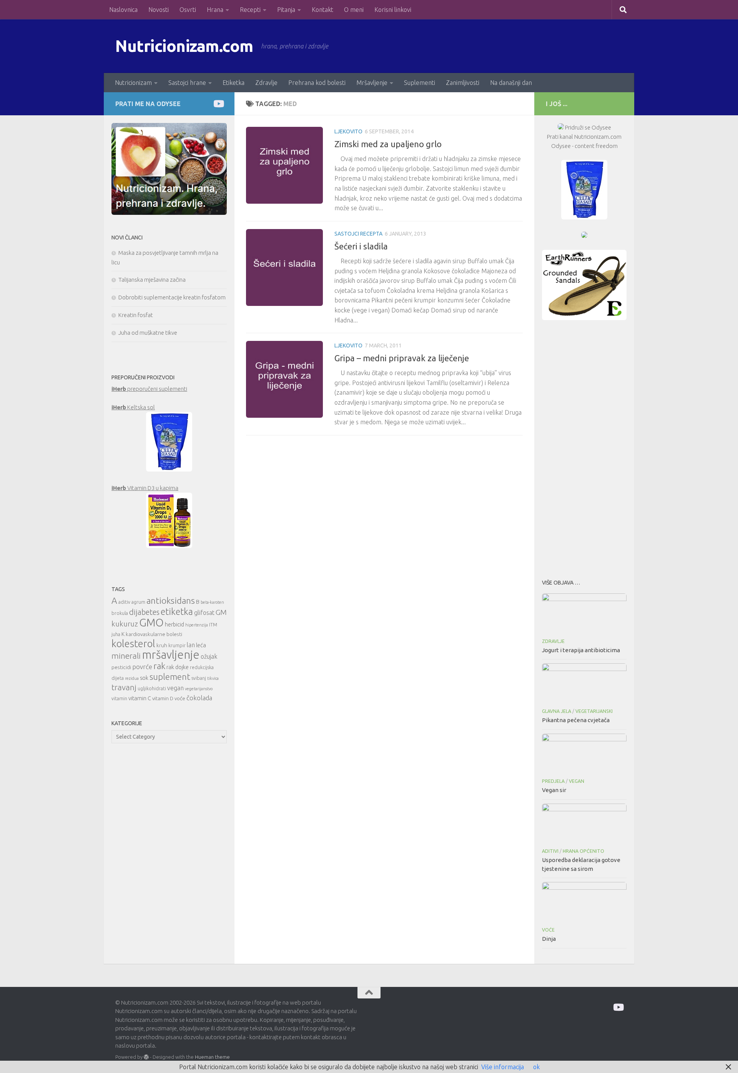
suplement (170, 676)
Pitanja (286, 9)
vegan (175, 687)
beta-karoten (212, 602)
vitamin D (162, 698)
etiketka (177, 611)
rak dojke (177, 667)
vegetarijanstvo (199, 688)
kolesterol (133, 643)
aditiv (124, 602)
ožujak (209, 656)
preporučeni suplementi (149, 388)
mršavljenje (170, 654)
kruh (161, 645)
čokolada (199, 697)
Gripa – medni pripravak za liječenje (401, 358)
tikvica (213, 678)
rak (159, 666)
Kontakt (322, 9)
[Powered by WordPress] (146, 1057)
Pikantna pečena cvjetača (576, 720)
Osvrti (188, 9)
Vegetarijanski (594, 711)
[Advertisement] (584, 447)
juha (115, 634)
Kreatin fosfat (135, 315)
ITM (213, 624)
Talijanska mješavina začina (152, 279)
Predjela (553, 781)
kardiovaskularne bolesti (154, 634)
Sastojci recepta (358, 234)
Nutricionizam (133, 82)
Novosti (158, 9)
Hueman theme (212, 1057)
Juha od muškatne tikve (147, 332)
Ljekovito (348, 131)
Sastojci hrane (187, 82)
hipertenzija (196, 625)
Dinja (549, 938)
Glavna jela (556, 711)
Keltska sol (133, 407)
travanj (123, 687)
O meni (354, 9)
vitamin (119, 698)
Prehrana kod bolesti (317, 82)
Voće (548, 929)
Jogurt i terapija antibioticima (581, 650)
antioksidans (170, 600)
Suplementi (419, 82)
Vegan (576, 781)
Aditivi (550, 851)
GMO (151, 622)
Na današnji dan (511, 82)
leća (201, 645)
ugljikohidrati (152, 688)
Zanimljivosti (462, 82)
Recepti (250, 9)
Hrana (215, 9)
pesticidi (121, 667)
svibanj (198, 678)
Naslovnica (123, 9)
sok (144, 677)
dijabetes (144, 612)
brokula (119, 613)
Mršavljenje (371, 82)
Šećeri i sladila (361, 246)
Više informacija (502, 1066)
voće (180, 698)
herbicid (174, 624)
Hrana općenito (583, 851)
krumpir (177, 645)
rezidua (132, 678)
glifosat (204, 612)
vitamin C (139, 698)
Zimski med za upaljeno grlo (388, 144)
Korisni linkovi (392, 9)
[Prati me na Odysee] (218, 103)
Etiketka (233, 82)
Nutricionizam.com (184, 46)
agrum (138, 602)
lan (191, 644)
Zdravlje (266, 82)
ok (536, 1066)
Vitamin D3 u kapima (144, 488)
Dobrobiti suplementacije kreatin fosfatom (172, 297)
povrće (142, 666)
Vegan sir (554, 790)
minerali (126, 655)
